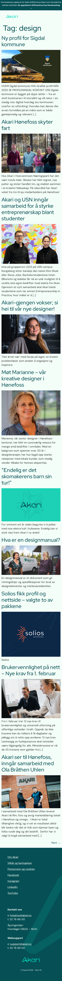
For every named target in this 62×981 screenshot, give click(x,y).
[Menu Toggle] (56, 16)
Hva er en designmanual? (31, 539)
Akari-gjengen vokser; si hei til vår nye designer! (30, 305)
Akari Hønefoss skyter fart (27, 125)
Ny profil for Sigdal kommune (23, 41)
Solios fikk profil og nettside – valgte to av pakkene (27, 600)
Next (55, 842)
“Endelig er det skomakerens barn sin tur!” (27, 476)
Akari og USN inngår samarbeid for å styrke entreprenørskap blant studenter (28, 209)
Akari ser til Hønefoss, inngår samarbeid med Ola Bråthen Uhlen (28, 763)
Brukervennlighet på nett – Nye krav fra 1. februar (31, 670)
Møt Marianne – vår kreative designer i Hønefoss (24, 378)
